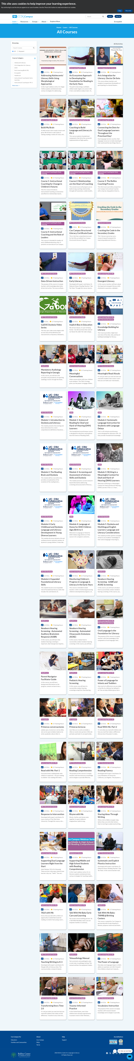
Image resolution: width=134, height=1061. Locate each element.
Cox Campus (40, 1040)
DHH (16, 68)
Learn (65, 27)
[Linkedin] (119, 1053)
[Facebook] (107, 1053)
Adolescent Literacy (20, 62)
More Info (128, 10)
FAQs (38, 1042)
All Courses (73, 27)
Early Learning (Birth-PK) (21, 70)
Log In (110, 16)
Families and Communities (19, 1042)
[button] (103, 16)
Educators (14, 1040)
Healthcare (17, 75)
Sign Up (118, 16)
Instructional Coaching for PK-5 (23, 82)
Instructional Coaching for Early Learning (23, 79)
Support (64, 1040)
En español (17, 73)
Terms (38, 1045)
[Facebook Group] (123, 1053)
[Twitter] (110, 1053)
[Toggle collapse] (35, 58)
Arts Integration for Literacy (22, 65)
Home (59, 27)
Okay (119, 10)
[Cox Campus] (29, 16)
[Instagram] (116, 1053)
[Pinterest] (113, 1053)
